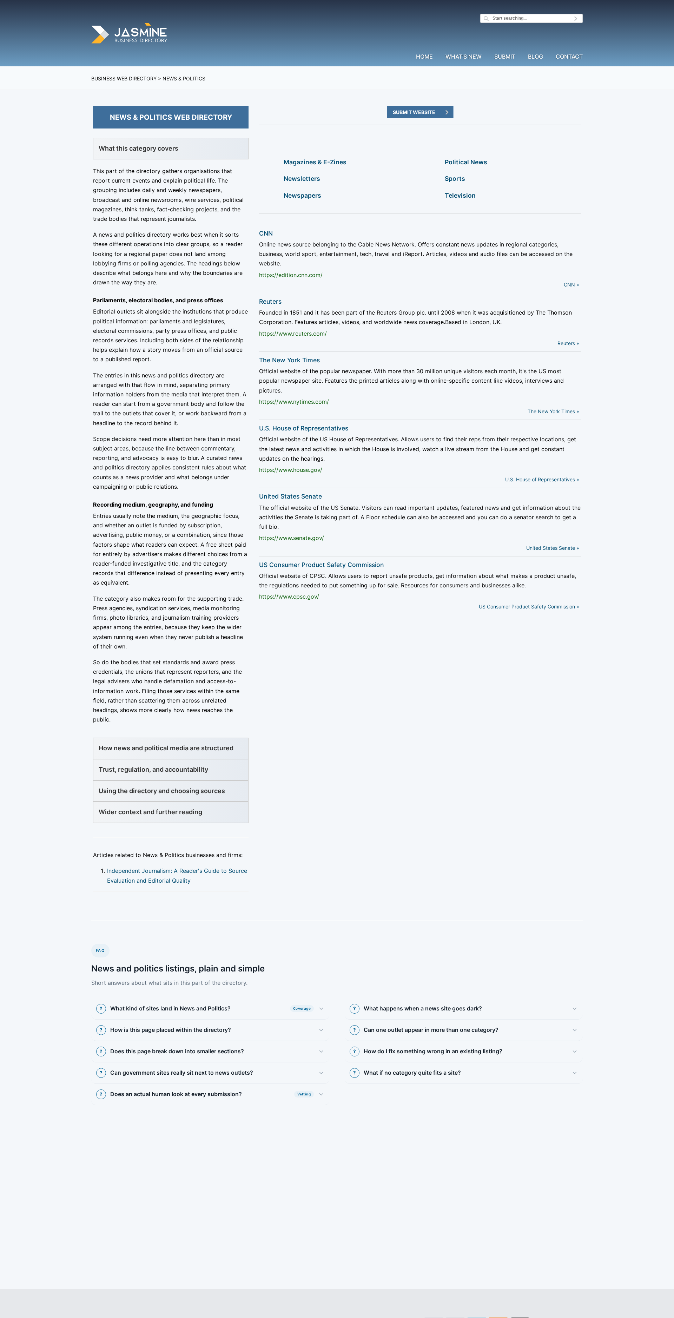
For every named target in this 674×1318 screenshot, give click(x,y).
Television (460, 195)
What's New (463, 57)
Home (424, 57)
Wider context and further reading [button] (150, 812)
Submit (504, 57)
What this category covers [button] (138, 148)
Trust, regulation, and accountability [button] (153, 769)
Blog (535, 57)
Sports (455, 178)
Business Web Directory (124, 78)
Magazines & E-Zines (315, 162)
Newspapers (302, 195)
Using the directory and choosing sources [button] (162, 791)
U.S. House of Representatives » (542, 479)
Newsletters (302, 178)
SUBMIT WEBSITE (414, 112)
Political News (466, 162)
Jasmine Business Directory (129, 34)
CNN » (571, 285)
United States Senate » (552, 548)
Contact (569, 57)
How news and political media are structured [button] (166, 748)
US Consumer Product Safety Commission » (529, 606)
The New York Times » (553, 411)
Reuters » (568, 343)
